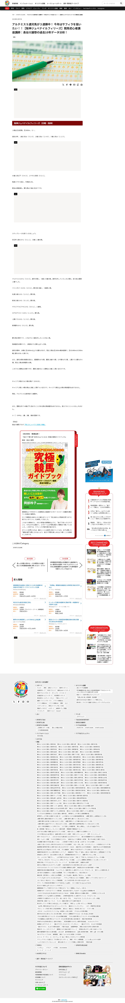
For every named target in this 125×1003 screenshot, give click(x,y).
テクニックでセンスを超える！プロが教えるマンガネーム (52, 939)
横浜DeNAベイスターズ (64, 690)
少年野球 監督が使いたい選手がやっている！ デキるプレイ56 (79, 896)
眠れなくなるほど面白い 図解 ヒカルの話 (72, 783)
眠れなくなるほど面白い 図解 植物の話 (93, 759)
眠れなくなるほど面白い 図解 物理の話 (70, 767)
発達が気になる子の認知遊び (83, 847)
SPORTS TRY (80, 727)
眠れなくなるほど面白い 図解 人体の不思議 (48, 793)
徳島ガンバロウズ (42, 708)
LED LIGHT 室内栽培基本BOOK (67, 932)
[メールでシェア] (74, 85)
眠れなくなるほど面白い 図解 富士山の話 (96, 777)
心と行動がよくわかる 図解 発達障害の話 (73, 816)
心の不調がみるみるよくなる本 (65, 857)
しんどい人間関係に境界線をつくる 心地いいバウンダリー (91, 860)
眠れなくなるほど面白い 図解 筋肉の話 (93, 757)
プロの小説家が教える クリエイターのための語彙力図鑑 (84, 916)
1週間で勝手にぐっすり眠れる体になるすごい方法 (78, 821)
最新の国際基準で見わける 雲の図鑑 (46, 932)
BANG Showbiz (81, 953)
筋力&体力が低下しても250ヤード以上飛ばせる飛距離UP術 (79, 890)
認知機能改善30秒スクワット (73, 854)
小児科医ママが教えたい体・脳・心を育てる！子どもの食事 (78, 842)
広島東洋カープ (41, 690)
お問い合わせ (39, 982)
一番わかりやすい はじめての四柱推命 (91, 924)
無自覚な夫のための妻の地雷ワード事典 (88, 867)
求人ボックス (43, 598)
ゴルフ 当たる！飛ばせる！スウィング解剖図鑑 (49, 880)
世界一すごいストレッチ (94, 834)
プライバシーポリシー (41, 969)
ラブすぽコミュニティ (83, 733)
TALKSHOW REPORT (82, 720)
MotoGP (58, 711)
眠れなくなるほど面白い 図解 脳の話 (68, 749)
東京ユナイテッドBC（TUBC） (57, 706)
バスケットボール (42, 706)
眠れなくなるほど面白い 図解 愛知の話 (91, 754)
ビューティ (36, 8)
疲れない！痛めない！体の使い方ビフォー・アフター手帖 (78, 908)
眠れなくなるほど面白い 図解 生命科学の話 (48, 788)
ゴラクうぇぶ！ (81, 716)
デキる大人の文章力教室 (80, 911)
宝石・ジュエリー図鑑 (43, 839)
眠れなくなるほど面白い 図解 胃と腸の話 (48, 772)
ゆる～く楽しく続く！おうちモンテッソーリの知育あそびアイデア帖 (92, 844)
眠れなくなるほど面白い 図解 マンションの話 (49, 803)
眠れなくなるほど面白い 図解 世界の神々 (48, 780)
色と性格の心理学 (74, 862)
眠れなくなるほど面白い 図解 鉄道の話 (47, 765)
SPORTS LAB (41, 722)
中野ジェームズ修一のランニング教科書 (81, 903)
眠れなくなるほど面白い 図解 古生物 (47, 752)
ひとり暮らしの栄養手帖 (68, 826)
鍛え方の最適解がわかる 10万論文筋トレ (92, 837)
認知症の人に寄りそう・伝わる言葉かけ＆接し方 (50, 854)
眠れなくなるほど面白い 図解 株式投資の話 (73, 788)
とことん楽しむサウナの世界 (93, 939)
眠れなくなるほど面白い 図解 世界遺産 (70, 762)
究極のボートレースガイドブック (46, 929)
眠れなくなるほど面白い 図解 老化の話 (70, 770)
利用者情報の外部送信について (44, 975)
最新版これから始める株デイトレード (67, 929)
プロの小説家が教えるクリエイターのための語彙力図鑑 (52, 916)
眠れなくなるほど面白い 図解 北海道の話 (48, 785)
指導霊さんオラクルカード (44, 924)
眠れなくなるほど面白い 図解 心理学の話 (72, 777)
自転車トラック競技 (61, 708)
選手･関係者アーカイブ (71, 3)
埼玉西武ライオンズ (59, 695)
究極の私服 (89, 942)
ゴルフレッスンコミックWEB (67, 977)
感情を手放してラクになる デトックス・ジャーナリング (52, 862)
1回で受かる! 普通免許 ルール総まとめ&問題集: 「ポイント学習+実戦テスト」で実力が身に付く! (62, 872)
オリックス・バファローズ (59, 693)
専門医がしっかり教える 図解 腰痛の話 (78, 813)
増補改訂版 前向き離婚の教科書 (45, 870)
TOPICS (39, 945)
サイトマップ (39, 980)
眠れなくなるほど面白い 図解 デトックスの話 (49, 795)
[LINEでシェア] (70, 85)
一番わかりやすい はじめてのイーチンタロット (66, 924)
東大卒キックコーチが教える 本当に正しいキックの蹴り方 (52, 903)
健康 (65, 8)
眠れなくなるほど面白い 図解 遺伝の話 (47, 757)
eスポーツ (51, 708)
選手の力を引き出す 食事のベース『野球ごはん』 (90, 700)
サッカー (39, 688)
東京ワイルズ (50, 711)
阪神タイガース (63, 688)
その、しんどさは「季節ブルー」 (46, 857)
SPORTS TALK (41, 720)
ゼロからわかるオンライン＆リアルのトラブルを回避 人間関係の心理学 (56, 867)
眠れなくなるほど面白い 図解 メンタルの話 (72, 785)
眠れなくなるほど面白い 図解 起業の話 (70, 757)
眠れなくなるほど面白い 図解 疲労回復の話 (98, 793)
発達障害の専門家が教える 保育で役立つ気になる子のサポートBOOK (55, 847)
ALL (7, 8)
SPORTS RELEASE (81, 945)
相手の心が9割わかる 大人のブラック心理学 (49, 865)
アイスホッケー (41, 711)
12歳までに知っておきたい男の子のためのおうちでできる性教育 (54, 844)
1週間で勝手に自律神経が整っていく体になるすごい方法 (84, 824)
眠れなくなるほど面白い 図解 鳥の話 (47, 749)
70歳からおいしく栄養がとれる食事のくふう (79, 831)
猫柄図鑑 (55, 934)
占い (70, 8)
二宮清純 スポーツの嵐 (43, 727)
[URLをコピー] (78, 85)
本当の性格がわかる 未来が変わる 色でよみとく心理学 (77, 865)
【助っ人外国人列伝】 (57, 727)
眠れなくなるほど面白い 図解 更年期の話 (96, 775)
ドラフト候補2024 (42, 703)
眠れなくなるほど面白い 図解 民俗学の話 (96, 780)
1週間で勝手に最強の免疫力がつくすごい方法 (49, 819)
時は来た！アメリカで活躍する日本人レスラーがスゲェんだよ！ (94, 702)
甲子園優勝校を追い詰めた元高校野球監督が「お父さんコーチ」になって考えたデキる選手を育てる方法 (94, 691)
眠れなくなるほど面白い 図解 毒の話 (90, 747)
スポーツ (39, 685)
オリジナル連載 (40, 3)
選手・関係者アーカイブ (45, 959)
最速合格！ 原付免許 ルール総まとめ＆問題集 (49, 875)
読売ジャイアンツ (52, 688)
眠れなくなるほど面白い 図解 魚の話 (47, 747)
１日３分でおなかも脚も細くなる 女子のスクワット (66, 837)
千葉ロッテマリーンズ (62, 698)
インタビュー (77, 8)
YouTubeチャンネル (89, 8)
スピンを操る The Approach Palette (81, 883)
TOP (13, 14)
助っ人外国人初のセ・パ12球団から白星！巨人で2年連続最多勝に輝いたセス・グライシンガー (31, 565)
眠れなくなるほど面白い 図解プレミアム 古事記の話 (51, 811)
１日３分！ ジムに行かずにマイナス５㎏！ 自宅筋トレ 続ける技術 (54, 911)
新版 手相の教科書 (87, 919)
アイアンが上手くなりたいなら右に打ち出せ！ (49, 878)
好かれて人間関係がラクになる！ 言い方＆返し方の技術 (78, 914)
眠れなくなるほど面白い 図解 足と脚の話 (94, 770)
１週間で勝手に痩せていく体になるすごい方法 (76, 819)
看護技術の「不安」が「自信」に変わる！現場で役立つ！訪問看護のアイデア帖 (89, 852)
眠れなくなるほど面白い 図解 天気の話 (70, 765)
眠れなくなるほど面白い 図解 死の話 (68, 747)
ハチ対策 (55, 947)
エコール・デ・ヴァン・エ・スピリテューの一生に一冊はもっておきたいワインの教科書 (61, 937)
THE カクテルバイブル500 (44, 934)
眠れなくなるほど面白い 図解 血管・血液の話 (49, 798)
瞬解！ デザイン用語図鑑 (76, 939)
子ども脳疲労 (65, 849)
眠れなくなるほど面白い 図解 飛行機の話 (96, 783)
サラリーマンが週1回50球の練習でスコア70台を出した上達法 (53, 883)
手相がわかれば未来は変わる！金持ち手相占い (49, 921)
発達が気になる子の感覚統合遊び (102, 847)
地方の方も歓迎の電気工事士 (22, 602)
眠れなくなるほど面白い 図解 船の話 (90, 749)
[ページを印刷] (81, 85)
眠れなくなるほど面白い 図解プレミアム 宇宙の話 (82, 808)
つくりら (61, 975)
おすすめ (39, 739)
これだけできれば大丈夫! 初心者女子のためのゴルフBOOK (52, 893)
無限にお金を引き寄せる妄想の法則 (89, 926)
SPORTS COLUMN (20, 14)
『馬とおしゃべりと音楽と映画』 (35, 424)
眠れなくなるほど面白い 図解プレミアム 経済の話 (80, 811)
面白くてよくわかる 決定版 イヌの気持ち (71, 934)
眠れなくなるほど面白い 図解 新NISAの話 (98, 790)
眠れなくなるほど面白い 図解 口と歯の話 (96, 772)
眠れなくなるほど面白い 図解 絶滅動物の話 (98, 788)
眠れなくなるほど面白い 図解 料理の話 (47, 770)
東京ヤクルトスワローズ (43, 693)
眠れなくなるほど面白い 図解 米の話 (87, 744)
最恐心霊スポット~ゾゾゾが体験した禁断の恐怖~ (71, 942)
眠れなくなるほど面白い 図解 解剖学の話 (48, 775)
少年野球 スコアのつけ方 (98, 893)
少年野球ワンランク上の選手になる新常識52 (49, 896)
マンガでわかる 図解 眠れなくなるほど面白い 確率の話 (52, 813)
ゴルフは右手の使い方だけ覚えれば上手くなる (76, 880)
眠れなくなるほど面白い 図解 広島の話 (47, 767)
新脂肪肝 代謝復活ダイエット (75, 829)
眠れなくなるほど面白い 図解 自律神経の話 (75, 798)
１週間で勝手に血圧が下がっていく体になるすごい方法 (52, 824)
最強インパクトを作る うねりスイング (96, 878)
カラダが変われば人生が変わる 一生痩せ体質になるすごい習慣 (54, 834)
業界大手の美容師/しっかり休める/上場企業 (26, 619)
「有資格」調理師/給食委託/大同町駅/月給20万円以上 (64, 586)
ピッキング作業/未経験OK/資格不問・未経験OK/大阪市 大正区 (64, 603)
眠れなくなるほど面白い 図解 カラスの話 (72, 775)
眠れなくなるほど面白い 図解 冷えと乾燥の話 (75, 801)
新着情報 (15, 3)
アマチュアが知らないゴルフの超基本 (74, 878)
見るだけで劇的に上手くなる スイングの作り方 (49, 885)
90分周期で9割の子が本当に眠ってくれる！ (48, 842)
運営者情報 (38, 972)
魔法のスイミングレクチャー (76, 906)
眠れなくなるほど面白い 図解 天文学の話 (72, 780)
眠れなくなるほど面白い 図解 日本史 (47, 754)
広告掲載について (40, 977)
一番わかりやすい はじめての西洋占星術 (48, 926)
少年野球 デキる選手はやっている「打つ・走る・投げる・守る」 (54, 898)
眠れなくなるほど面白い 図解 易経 (46, 744)
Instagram (101, 8)
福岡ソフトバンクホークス (44, 700)
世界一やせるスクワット (43, 837)
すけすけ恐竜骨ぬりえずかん (58, 839)
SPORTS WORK (89, 727)
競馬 (23, 8)
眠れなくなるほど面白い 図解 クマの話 (69, 754)
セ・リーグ (40, 950)
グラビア (29, 8)
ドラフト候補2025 (53, 703)
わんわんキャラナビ (93, 921)
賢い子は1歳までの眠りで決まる (96, 839)
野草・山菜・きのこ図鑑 (96, 932)
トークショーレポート (54, 3)
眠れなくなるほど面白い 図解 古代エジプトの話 (76, 803)
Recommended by (99, 535)
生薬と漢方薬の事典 (83, 932)
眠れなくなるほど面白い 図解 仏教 (66, 744)
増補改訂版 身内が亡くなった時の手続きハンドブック (51, 852)
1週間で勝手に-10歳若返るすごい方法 (96, 816)
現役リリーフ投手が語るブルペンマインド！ (88, 695)
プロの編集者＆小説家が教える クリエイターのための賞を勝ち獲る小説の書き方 (58, 919)
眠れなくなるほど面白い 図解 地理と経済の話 (75, 795)
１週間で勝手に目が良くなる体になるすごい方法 (50, 821)
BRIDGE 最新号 (80, 722)
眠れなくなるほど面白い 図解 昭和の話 (70, 759)
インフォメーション (26, 3)
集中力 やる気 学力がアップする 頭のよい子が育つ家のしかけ (87, 849)
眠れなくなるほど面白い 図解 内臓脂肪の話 (48, 790)
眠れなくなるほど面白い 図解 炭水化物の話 (73, 790)
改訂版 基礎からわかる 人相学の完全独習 (75, 921)
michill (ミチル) (41, 953)
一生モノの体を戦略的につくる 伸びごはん (48, 826)
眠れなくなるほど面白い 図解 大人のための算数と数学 (79, 806)
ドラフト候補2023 (58, 700)
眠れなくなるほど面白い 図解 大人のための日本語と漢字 (52, 808)
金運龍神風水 (74, 926)
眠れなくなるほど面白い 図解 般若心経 (93, 765)
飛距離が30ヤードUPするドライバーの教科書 (49, 890)
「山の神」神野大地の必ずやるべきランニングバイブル (52, 906)
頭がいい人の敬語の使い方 (102, 870)
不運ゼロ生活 (65, 926)
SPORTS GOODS (99, 727)
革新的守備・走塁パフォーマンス (46, 901)
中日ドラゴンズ (51, 690)
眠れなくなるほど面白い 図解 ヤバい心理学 (97, 785)
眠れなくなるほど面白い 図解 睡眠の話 (47, 762)
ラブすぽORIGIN (81, 725)
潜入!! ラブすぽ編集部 (82, 688)
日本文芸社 (40, 736)
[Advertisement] (47, 104)
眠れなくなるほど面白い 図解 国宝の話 (47, 759)
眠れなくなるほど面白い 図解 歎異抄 (90, 752)
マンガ (44, 8)
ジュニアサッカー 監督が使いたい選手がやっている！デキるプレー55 (74, 870)
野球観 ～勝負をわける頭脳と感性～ (80, 893)
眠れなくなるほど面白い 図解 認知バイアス (73, 793)
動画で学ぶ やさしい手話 (89, 854)
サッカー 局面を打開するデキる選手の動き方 (69, 901)
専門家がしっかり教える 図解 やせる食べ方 (48, 816)
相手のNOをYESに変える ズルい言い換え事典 (49, 914)
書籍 (60, 8)
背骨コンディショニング (79, 834)
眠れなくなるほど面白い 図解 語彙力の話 (48, 777)
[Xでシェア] (63, 85)
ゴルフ (18, 8)
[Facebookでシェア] (67, 85)
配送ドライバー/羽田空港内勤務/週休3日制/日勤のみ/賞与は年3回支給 (64, 620)
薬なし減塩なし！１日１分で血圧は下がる (88, 826)
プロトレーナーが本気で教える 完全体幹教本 (49, 908)
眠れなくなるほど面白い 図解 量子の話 (93, 767)
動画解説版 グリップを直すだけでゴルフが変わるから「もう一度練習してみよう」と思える (61, 888)
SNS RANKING (63, 947)
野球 (12, 8)
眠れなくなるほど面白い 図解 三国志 (68, 752)
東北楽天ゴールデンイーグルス (45, 698)
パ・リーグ (48, 950)
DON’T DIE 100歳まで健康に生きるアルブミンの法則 (51, 831)
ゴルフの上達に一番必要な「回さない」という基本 (77, 875)
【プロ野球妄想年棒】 (43, 730)
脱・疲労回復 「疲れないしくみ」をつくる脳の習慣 (51, 829)
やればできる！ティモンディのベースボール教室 (87, 898)
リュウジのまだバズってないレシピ (46, 942)
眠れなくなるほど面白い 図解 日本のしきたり (49, 801)
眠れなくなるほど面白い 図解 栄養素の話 (72, 772)
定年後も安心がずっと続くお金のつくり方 (90, 929)
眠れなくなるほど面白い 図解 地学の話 (93, 762)
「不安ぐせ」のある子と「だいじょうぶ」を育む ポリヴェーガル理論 (55, 860)
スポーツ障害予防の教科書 (93, 906)
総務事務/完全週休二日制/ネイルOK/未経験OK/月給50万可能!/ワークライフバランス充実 (28, 586)
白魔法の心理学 (84, 862)
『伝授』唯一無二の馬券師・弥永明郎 (87, 697)
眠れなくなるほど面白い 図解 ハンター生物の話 (50, 806)
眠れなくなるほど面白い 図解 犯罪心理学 (48, 783)
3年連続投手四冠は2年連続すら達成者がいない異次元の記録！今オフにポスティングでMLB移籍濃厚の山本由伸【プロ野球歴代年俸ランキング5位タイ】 (64, 565)
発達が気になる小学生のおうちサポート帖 (48, 849)
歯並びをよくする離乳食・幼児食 (77, 839)
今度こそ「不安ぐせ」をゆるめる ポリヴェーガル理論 (89, 857)
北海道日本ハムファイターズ (44, 695)
